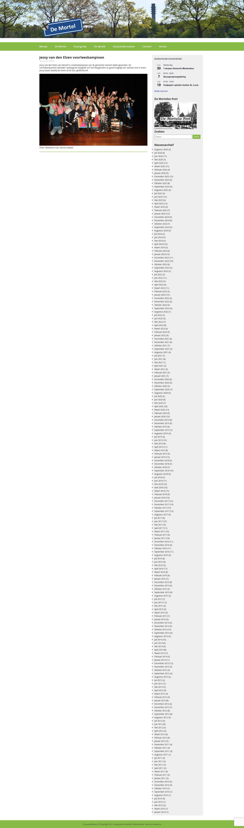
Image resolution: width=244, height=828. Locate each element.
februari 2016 (160, 575)
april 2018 (158, 487)
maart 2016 (159, 572)
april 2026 (158, 163)
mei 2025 (158, 200)
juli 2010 (158, 798)
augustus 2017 (161, 514)
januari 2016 (160, 578)
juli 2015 (158, 599)
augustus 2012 (161, 717)
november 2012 (161, 707)
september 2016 (161, 551)
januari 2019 (160, 457)
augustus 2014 (161, 636)
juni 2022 (158, 318)
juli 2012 (158, 720)
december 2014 (161, 622)
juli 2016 (158, 558)
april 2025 (158, 203)
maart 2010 (159, 808)
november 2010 (161, 785)
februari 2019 (160, 453)
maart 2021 (159, 369)
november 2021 (161, 342)
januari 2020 (160, 416)
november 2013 (161, 666)
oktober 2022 (160, 305)
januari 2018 (160, 497)
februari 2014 (160, 656)
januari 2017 (160, 538)
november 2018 (161, 463)
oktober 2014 (160, 629)
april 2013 (158, 690)
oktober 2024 (160, 223)
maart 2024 (159, 247)
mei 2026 (158, 159)
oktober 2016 (160, 548)
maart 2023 (159, 288)
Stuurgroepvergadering (174, 76)
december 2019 (161, 420)
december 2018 (161, 460)
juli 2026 (158, 152)
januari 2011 (160, 778)
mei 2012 (158, 727)
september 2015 (161, 592)
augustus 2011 (161, 754)
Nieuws (43, 46)
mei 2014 (158, 646)
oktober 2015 (160, 589)
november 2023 (161, 261)
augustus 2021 (161, 352)
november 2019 (161, 423)
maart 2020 (159, 409)
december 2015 (161, 582)
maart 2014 (159, 653)
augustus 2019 (161, 433)
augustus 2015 (161, 595)
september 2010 (161, 791)
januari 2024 (160, 254)
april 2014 (158, 649)
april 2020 (158, 406)
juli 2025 (158, 193)
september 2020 (161, 389)
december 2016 (161, 541)
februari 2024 (160, 250)
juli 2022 (158, 315)
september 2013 (161, 673)
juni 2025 (158, 196)
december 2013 (161, 663)
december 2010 (161, 781)
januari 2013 (160, 700)
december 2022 (161, 298)
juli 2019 (158, 436)
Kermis (163, 46)
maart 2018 (159, 491)
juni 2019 (158, 440)
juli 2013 (158, 680)
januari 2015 (160, 619)
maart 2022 (159, 328)
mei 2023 (158, 281)
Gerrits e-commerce (153, 824)
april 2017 (158, 528)
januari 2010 (160, 812)
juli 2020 (158, 396)
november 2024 (161, 220)
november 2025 (161, 179)
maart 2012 (159, 734)
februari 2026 (160, 169)
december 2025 (161, 176)
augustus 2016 (161, 555)
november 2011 (161, 744)
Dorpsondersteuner (124, 46)
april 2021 (158, 365)
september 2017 (161, 511)
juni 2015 (158, 602)
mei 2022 (158, 321)
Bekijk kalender (161, 91)
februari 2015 (160, 616)
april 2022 (158, 325)
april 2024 (158, 244)
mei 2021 (158, 362)
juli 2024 (158, 234)
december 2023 (161, 257)
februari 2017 (160, 534)
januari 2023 (160, 294)
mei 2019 (158, 443)
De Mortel (60, 46)
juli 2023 (158, 274)
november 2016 (161, 545)
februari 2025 (160, 210)
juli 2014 (158, 639)
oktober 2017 (160, 507)
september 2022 (161, 308)
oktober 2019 (160, 426)
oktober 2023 (160, 264)
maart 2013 (159, 693)
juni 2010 (158, 802)
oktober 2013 (160, 670)
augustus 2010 (161, 795)
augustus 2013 (161, 676)
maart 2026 (159, 166)
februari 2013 (160, 697)
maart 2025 (159, 207)
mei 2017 (158, 524)
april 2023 (158, 284)
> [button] (240, 18)
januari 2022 (160, 335)
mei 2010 (158, 805)
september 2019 (161, 430)
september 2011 (161, 751)
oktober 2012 (160, 710)
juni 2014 (158, 643)
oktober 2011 (160, 747)
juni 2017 (158, 521)
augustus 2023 (161, 271)
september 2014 (161, 632)
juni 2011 (158, 761)
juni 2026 (158, 156)
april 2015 (158, 609)
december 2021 (161, 338)
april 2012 (158, 731)
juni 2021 (158, 359)
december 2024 (161, 217)
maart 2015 (159, 612)
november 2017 (161, 504)
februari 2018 (160, 494)
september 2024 (161, 227)
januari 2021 (160, 376)
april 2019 (158, 447)
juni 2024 (158, 237)
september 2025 (161, 186)
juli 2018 (158, 477)
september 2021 (161, 349)
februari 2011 (160, 774)
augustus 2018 (161, 474)
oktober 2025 (160, 183)
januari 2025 (160, 213)
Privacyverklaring (90, 824)
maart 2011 (159, 771)
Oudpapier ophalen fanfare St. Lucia (180, 85)
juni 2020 (158, 399)
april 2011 (158, 768)
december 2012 (161, 703)
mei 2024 (158, 240)
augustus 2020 (161, 392)
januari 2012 (160, 741)
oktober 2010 (160, 788)
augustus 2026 (161, 149)
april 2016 (158, 568)
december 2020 (161, 379)
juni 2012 (158, 724)
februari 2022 (160, 332)
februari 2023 (160, 291)
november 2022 (161, 301)
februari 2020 (160, 413)
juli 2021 (158, 355)
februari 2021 (160, 372)
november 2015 (161, 585)
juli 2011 (158, 758)
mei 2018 (158, 484)
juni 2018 (158, 480)
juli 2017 (158, 518)
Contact (147, 46)
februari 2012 (160, 737)
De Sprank (99, 46)
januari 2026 (160, 173)
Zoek (196, 137)
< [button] (3, 18)
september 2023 (161, 267)
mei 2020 (158, 403)
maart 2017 (159, 531)
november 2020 (161, 382)
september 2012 (161, 714)
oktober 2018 (160, 467)
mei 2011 (158, 764)
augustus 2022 (161, 311)
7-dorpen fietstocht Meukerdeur (178, 68)
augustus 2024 (161, 230)
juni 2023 (158, 278)
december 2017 (161, 501)
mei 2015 (158, 605)
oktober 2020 (160, 386)
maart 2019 (159, 450)
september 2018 (161, 470)
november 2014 (161, 626)
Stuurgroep (80, 46)
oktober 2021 (160, 345)
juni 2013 (158, 683)
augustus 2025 (161, 190)
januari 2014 (160, 660)
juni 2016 (158, 561)
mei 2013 (158, 687)
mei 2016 (158, 565)
